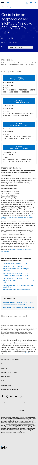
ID (2, 38)
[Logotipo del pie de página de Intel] (5, 447)
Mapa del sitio (6, 385)
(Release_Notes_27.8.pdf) (18, 302)
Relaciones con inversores (9, 372)
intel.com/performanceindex (23, 422)
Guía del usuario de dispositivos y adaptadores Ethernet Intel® (17, 217)
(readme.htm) (15, 305)
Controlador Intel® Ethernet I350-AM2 (15, 273)
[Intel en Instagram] (20, 396)
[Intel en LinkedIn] (11, 396)
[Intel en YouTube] (16, 396)
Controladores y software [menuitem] (9, 7)
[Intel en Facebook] (2, 396)
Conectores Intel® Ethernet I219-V (14, 266)
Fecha (3, 42)
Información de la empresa (10, 359)
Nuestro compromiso (8, 364)
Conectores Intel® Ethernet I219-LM (15, 264)
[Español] (31, 2)
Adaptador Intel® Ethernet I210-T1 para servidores (16, 270)
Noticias (4, 381)
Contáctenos (5, 377)
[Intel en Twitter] (6, 396)
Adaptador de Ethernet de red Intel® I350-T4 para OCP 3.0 (18, 286)
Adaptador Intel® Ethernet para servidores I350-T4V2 (19, 282)
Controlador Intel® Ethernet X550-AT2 (15, 278)
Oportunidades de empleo (10, 389)
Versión (3, 47)
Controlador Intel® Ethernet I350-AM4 (15, 276)
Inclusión (4, 368)
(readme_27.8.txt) (18, 307)
